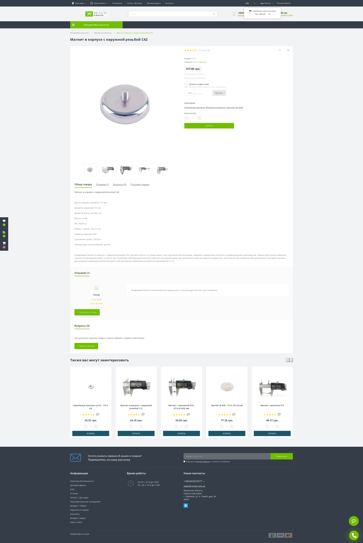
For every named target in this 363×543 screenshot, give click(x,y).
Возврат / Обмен (78, 505)
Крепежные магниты (103, 33)
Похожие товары (140, 184)
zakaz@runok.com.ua (194, 486)
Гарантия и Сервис (79, 510)
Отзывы (74, 493)
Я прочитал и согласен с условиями (208, 461)
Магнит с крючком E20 (273, 405)
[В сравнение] (107, 374)
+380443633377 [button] (193, 481)
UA (247, 3)
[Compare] (288, 50)
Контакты (169, 3)
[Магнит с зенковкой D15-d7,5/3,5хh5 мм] (136, 387)
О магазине (117, 3)
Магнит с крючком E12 (227, 405)
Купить (219, 92)
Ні (269, 14)
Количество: (190, 113)
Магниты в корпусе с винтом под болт (224, 107)
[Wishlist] (279, 50)
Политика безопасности (82, 481)
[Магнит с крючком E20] (272, 387)
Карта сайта (76, 522)
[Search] (214, 14)
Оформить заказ (286, 15)
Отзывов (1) (102, 184)
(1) (208, 50)
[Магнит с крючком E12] (227, 387)
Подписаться (281, 456)
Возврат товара (78, 518)
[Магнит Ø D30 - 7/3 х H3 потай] (181, 387)
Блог (72, 489)
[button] (4, 245)
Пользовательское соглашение (85, 501)
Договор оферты (154, 3)
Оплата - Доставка (134, 3)
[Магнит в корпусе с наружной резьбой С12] (91, 387)
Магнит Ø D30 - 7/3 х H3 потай (182, 405)
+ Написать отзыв (87, 312)
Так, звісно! (260, 14)
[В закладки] (107, 370)
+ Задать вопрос (86, 346)
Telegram (186, 505)
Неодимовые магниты (79, 33)
